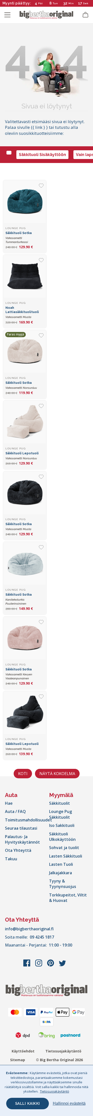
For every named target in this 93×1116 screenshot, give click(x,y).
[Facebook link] (27, 965)
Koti (23, 773)
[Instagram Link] (39, 965)
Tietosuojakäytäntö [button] (54, 1091)
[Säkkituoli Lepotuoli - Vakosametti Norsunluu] (25, 422)
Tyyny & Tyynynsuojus (62, 883)
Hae (9, 803)
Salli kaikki (27, 1103)
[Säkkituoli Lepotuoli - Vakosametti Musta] (25, 713)
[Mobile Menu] (7, 15)
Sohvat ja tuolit (64, 847)
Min (71, 3)
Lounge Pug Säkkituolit (60, 814)
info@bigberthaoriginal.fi (29, 929)
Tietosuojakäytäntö (63, 1051)
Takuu (11, 859)
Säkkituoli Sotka (18, 237)
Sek (86, 3)
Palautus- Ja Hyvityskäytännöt (22, 839)
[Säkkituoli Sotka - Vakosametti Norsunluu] (25, 351)
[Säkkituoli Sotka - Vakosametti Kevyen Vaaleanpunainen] (25, 638)
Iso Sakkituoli (61, 825)
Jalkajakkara (60, 873)
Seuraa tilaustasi (21, 828)
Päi (40, 3)
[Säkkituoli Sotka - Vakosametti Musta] (25, 493)
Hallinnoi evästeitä (69, 1103)
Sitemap (17, 1059)
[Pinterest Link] (51, 965)
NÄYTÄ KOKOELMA (57, 773)
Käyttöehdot (23, 1051)
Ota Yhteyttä (18, 850)
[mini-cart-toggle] (85, 15)
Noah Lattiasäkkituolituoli (22, 312)
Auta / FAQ (15, 811)
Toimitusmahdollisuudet (28, 820)
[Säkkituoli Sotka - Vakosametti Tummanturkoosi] (25, 202)
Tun (55, 3)
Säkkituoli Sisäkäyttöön (42, 154)
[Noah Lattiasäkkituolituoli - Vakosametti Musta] (25, 276)
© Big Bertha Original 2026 (59, 1059)
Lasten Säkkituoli (65, 856)
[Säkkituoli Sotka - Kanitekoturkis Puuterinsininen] (25, 563)
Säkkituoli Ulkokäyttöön (62, 836)
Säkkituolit (59, 803)
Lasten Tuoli (61, 864)
